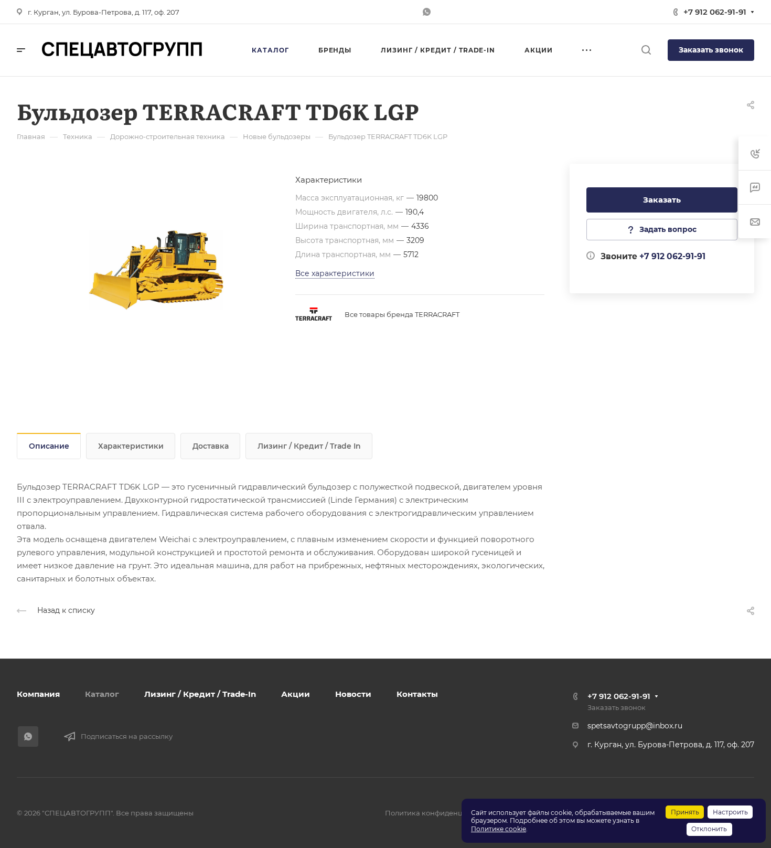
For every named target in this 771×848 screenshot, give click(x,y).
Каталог (102, 694)
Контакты (417, 694)
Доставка (210, 446)
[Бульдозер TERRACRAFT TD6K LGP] (156, 270)
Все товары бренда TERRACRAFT (402, 314)
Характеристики (131, 446)
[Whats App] (426, 12)
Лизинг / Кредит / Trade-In (200, 694)
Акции (295, 694)
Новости (353, 694)
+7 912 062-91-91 (714, 12)
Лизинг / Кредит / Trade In (309, 446)
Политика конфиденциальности (442, 813)
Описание (49, 446)
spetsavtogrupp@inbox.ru (634, 725)
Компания (38, 694)
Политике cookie (498, 829)
